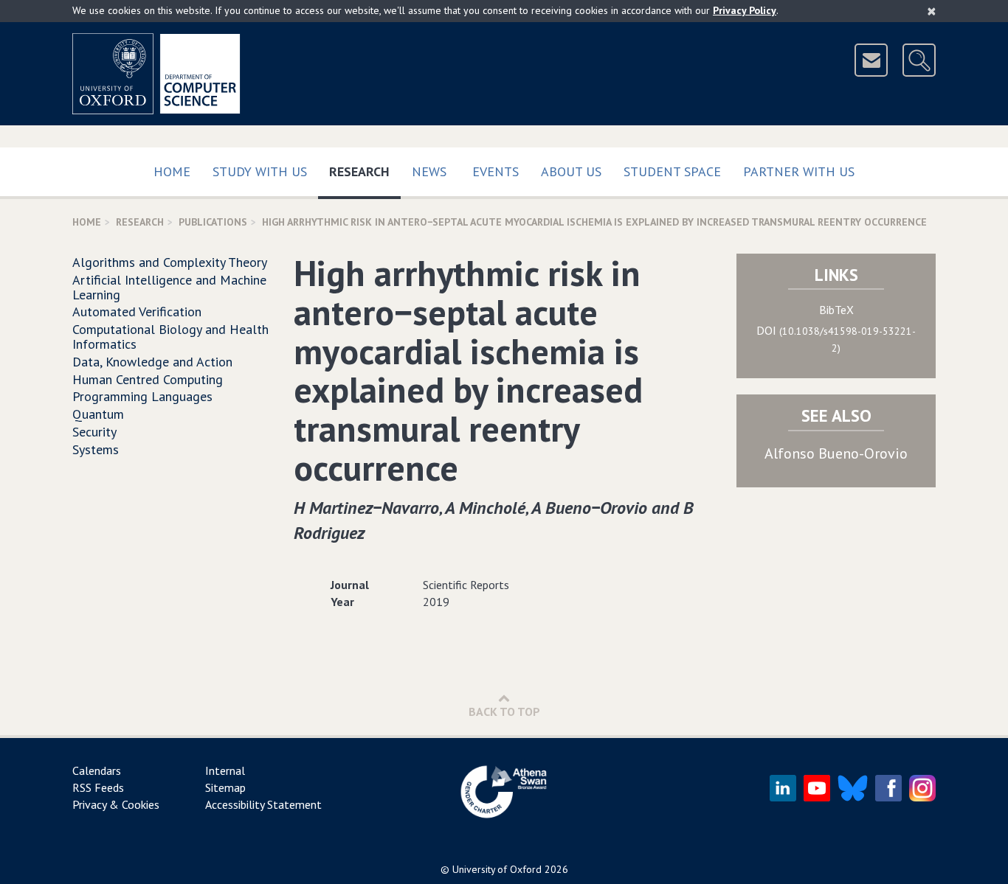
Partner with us (799, 171)
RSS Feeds (98, 787)
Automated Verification (136, 311)
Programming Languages (142, 396)
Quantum (98, 414)
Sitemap (225, 787)
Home (171, 171)
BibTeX (836, 309)
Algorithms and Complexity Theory (169, 262)
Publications (213, 222)
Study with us (260, 171)
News (429, 171)
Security (94, 431)
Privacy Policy (744, 10)
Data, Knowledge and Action (152, 361)
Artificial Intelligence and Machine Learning (169, 287)
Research (365, 171)
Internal (225, 770)
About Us (571, 171)
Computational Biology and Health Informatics (170, 336)
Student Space (672, 171)
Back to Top (504, 711)
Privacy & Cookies (115, 804)
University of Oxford (497, 869)
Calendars (96, 770)
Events (495, 171)
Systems (95, 449)
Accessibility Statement (263, 804)
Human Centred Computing (147, 379)
